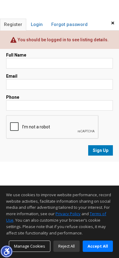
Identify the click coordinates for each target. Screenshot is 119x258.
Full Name (16, 55)
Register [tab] (13, 24)
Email (11, 76)
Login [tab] (37, 24)
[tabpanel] (59, 104)
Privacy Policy (68, 213)
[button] (6, 251)
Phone (12, 97)
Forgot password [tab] (69, 24)
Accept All (98, 246)
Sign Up (100, 150)
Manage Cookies (29, 246)
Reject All (66, 246)
